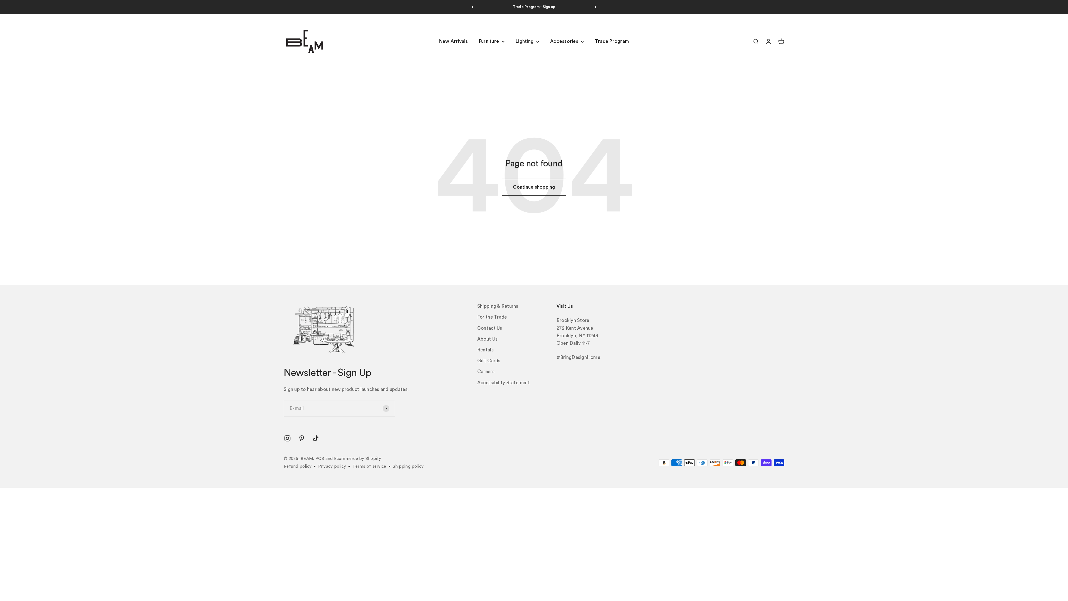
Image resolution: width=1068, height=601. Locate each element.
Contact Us (489, 328)
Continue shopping (534, 187)
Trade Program (612, 41)
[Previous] (472, 7)
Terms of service (369, 466)
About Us (487, 339)
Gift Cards (489, 360)
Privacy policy (332, 466)
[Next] (596, 7)
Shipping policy (408, 466)
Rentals (485, 350)
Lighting (524, 41)
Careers (486, 371)
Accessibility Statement (503, 382)
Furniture (489, 41)
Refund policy (298, 466)
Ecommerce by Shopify (357, 459)
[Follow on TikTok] (316, 438)
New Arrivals (453, 41)
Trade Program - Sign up (534, 7)
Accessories (564, 41)
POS (319, 459)
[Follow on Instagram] (287, 438)
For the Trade (492, 317)
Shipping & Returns (497, 306)
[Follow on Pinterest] (301, 438)
